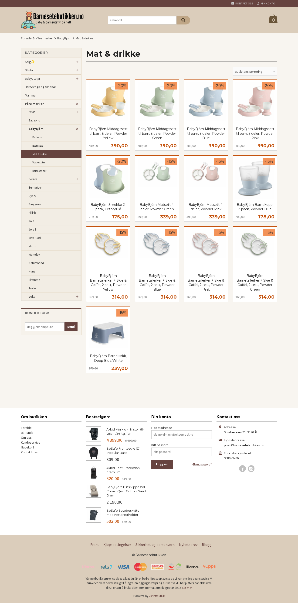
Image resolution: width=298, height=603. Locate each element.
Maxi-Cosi (35, 238)
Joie (31, 221)
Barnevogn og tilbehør (40, 87)
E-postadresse (161, 428)
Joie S (32, 229)
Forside (26, 38)
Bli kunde (27, 433)
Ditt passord (160, 445)
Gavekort (27, 447)
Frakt (94, 544)
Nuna (32, 271)
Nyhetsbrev (188, 544)
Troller (33, 288)
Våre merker (34, 104)
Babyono (34, 120)
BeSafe (33, 179)
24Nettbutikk (157, 596)
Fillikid (33, 213)
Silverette (34, 280)
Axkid (32, 112)
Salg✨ (30, 62)
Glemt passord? (202, 464)
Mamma (30, 95)
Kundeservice (30, 442)
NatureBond (36, 263)
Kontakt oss (29, 452)
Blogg (207, 544)
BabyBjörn (36, 129)
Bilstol (29, 70)
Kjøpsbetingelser (117, 544)
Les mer (187, 588)
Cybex (32, 196)
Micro (32, 246)
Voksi (32, 297)
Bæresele (37, 145)
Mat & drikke (40, 154)
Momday (34, 255)
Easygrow (35, 204)
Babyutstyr (32, 78)
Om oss (26, 437)
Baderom (38, 137)
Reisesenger (39, 170)
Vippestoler (38, 162)
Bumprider (35, 188)
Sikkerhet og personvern (155, 544)
